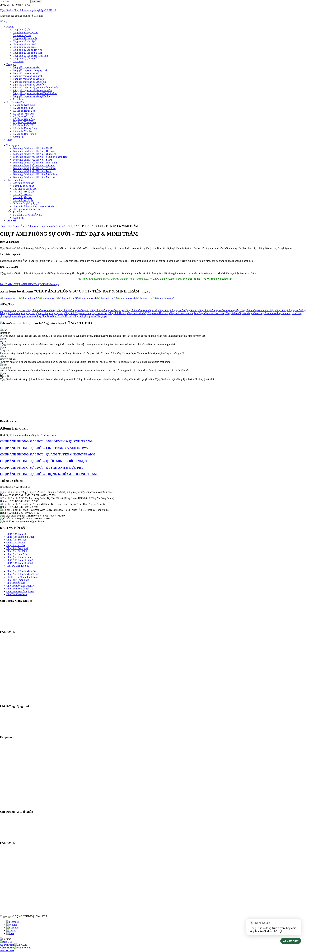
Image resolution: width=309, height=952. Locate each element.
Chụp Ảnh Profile (15, 542)
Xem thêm (18, 61)
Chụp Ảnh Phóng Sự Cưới (20, 536)
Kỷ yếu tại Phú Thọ (23, 107)
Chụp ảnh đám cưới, (158, 313)
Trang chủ (5, 226)
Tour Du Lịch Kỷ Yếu (17, 565)
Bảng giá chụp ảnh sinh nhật (27, 76)
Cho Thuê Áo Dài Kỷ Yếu (20, 591)
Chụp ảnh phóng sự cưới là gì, (290, 310)
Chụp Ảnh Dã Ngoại (17, 548)
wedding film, (39, 316)
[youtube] (11, 924)
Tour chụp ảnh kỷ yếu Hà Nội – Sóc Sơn (34, 165)
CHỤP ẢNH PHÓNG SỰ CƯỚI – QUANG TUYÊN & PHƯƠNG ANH (47, 454)
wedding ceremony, (282, 313)
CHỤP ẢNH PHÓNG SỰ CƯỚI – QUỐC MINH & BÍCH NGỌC (43, 461)
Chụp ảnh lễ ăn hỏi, (137, 313)
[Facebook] (12, 921)
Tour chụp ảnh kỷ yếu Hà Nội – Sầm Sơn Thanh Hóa (40, 156)
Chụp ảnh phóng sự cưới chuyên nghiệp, (219, 310)
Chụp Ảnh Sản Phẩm (17, 554)
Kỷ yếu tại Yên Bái (23, 131)
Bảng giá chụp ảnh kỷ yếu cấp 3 (29, 84)
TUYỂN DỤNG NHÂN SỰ (28, 214)
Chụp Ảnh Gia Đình (16, 551)
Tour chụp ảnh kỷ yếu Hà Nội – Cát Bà (33, 148)
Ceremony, (259, 313)
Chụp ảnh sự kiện (22, 35)
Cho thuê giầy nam (22, 197)
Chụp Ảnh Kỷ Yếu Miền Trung (22, 574)
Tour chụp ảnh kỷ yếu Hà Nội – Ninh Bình (35, 162)
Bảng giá (11, 64)
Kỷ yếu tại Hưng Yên (24, 110)
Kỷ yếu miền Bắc (15, 102)
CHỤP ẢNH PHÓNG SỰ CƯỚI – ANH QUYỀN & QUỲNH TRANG (46, 441)
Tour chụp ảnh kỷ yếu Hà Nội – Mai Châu (34, 177)
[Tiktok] (11, 930)
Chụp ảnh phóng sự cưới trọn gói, (108, 310)
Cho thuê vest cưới (22, 194)
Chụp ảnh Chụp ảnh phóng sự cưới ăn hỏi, (86, 313)
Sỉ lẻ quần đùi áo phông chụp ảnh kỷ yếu (34, 206)
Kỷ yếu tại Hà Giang (23, 116)
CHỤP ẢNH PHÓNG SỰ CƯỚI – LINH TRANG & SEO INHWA (44, 448)
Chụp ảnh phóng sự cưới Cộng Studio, (178, 310)
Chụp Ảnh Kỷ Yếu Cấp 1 (19, 557)
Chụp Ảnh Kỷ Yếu (16, 533)
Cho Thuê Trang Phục (17, 580)
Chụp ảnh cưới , (234, 313)
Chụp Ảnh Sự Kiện (16, 539)
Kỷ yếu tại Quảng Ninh (25, 128)
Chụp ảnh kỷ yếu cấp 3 (25, 47)
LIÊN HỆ (11, 220)
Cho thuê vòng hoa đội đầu (27, 209)
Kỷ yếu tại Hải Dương (24, 134)
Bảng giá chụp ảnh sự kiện (26, 73)
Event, (268, 313)
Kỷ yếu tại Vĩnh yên (23, 113)
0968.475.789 (167, 278)
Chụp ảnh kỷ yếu (21, 29)
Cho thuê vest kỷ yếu (23, 191)
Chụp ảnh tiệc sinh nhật (25, 38)
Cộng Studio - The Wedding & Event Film (209, 278)
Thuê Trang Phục (15, 180)
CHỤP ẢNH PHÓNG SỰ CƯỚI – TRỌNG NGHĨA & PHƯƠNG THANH (49, 474)
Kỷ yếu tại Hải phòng (24, 119)
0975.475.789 (151, 278)
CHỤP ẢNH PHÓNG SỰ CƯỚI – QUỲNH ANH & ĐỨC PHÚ (42, 467)
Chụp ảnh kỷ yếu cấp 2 (25, 44)
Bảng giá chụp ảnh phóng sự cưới (30, 70)
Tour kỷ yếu (12, 145)
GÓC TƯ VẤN (14, 211)
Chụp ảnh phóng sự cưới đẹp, (42, 310)
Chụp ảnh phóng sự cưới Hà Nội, (258, 310)
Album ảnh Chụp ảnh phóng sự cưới (46, 226)
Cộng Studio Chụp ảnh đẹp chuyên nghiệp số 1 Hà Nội (28, 10)
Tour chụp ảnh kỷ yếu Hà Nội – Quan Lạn (34, 154)
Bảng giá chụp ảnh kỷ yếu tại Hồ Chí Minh (35, 93)
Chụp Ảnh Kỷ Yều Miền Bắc (21, 571)
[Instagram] (12, 927)
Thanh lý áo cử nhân (23, 185)
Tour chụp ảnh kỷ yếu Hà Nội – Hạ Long (34, 151)
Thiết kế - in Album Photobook (22, 577)
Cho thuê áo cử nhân (23, 183)
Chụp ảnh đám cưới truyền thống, (186, 313)
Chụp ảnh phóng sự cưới (25, 32)
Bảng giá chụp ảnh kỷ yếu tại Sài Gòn (32, 90)
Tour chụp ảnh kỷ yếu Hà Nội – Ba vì (32, 171)
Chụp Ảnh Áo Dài (15, 545)
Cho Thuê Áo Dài (15, 582)
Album (10, 26)
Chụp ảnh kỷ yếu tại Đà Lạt (27, 58)
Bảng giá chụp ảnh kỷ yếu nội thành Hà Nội (35, 87)
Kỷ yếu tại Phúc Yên (23, 125)
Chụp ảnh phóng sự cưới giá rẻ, (142, 310)
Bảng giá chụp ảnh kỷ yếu (26, 67)
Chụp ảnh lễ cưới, (117, 313)
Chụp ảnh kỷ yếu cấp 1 (25, 41)
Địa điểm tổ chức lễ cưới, (60, 316)
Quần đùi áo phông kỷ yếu (26, 203)
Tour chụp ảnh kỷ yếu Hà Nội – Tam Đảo (34, 168)
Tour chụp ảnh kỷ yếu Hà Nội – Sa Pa (32, 159)
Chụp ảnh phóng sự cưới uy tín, (73, 310)
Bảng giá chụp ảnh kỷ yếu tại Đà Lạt (31, 96)
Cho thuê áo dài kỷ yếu (25, 188)
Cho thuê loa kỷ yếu (23, 200)
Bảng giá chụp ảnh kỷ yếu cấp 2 (29, 81)
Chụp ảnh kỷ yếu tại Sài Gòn (27, 52)
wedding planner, (23, 316)
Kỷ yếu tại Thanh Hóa (24, 122)
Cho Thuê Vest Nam (16, 594)
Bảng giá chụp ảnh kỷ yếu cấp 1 (29, 78)
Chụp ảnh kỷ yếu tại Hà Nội (27, 49)
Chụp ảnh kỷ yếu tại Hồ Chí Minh (30, 55)
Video (9, 139)
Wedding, (248, 313)
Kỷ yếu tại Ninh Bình (24, 105)
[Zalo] (10, 933)
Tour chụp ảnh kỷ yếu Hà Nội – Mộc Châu (35, 174)
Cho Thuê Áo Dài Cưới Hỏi (20, 585)
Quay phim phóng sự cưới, (50, 313)
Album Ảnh (19, 226)
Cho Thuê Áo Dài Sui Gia (19, 588)
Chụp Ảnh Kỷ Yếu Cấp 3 (19, 562)
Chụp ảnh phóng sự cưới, (13, 310)
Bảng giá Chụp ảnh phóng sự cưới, (18, 313)
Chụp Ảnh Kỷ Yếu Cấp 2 (19, 560)
